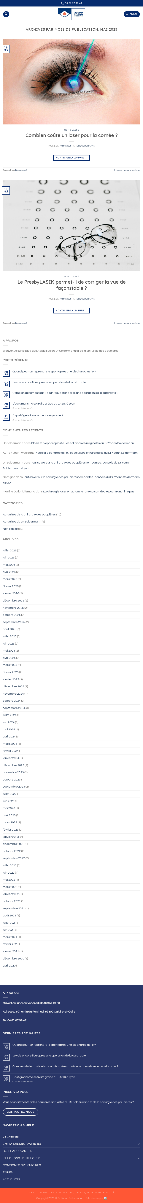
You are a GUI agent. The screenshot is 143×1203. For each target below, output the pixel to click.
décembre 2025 (13, 600)
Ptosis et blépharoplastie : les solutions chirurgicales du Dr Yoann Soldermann (82, 443)
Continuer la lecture (71, 158)
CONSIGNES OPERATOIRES (22, 1165)
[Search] (6, 14)
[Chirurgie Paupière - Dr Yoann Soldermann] (71, 14)
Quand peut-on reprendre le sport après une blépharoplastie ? (54, 371)
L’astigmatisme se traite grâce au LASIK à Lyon (43, 403)
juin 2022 (9, 872)
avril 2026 (9, 572)
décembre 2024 (13, 686)
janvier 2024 (11, 758)
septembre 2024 (14, 707)
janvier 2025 (11, 679)
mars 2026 (10, 579)
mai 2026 (9, 564)
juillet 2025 (10, 636)
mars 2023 (10, 822)
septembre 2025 (14, 622)
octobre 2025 (12, 614)
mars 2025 (10, 664)
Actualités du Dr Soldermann (22, 521)
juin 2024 (9, 722)
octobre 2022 (12, 851)
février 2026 (11, 586)
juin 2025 (9, 643)
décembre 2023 (13, 765)
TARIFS (8, 1172)
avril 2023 (9, 815)
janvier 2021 (11, 951)
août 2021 (9, 915)
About (33, 1192)
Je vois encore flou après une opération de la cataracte (49, 382)
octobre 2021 (12, 901)
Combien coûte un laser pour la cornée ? (72, 135)
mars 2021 (10, 937)
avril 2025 (9, 657)
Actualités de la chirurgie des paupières (29, 514)
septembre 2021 (14, 908)
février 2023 (11, 829)
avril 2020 (9, 965)
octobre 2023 (12, 779)
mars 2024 (10, 743)
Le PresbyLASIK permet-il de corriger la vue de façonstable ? (72, 285)
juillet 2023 (10, 793)
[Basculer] (138, 1144)
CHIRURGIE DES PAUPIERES (22, 1143)
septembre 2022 (14, 858)
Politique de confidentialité (95, 1192)
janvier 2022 (11, 894)
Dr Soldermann (86, 146)
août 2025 (9, 629)
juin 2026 (9, 557)
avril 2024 (9, 736)
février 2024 (11, 750)
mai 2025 (9, 650)
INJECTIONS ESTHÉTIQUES (21, 1158)
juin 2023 (9, 801)
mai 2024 (9, 729)
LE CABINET (11, 1136)
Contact (61, 1192)
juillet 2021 (10, 922)
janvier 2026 (11, 593)
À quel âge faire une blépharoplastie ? (37, 415)
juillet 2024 (10, 715)
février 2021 (11, 944)
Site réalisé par (95, 1198)
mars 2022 (10, 886)
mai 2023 (9, 808)
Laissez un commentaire (127, 170)
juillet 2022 (10, 865)
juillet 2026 (10, 550)
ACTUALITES (11, 1179)
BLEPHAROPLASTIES (17, 1150)
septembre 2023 (14, 786)
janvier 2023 (11, 836)
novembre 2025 (13, 607)
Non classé (10, 528)
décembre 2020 (13, 958)
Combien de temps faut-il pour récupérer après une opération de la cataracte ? (65, 392)
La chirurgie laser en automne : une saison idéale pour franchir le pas (88, 491)
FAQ (72, 1192)
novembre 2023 (13, 772)
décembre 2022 (13, 843)
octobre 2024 (12, 700)
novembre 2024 (13, 693)
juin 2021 (9, 929)
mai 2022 (9, 879)
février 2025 (11, 672)
